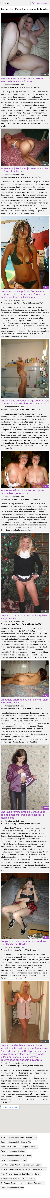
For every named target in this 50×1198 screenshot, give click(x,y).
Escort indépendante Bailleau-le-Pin (16, 1142)
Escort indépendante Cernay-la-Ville (16, 1156)
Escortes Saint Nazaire (23, 1174)
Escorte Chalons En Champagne (14, 1169)
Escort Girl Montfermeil (10, 1146)
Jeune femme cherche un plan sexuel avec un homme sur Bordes (22, 80)
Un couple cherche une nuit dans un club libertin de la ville (24, 701)
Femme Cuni (31, 1137)
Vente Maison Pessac (26, 1178)
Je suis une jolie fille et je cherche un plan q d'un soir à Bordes (24, 170)
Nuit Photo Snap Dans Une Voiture (15, 1165)
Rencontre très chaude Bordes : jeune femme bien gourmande (22, 492)
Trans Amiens (6, 1174)
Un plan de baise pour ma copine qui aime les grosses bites (25, 617)
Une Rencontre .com (37, 1169)
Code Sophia (36, 1165)
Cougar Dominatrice (36, 1183)
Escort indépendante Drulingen (14, 1151)
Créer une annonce (40, 3)
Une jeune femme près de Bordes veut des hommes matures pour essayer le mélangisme (23, 814)
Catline (37, 1174)
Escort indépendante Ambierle (13, 1160)
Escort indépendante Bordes (12, 1137)
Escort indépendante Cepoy (12, 1188)
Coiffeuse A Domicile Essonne (13, 1183)
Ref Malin (5, 3)
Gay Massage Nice (8, 1178)
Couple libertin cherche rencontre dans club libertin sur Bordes (23, 943)
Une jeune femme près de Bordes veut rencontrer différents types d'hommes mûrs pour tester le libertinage (23, 294)
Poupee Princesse (29, 1146)
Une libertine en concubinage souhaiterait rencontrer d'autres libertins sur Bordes (25, 402)
